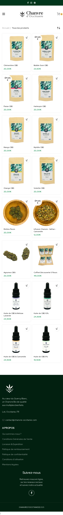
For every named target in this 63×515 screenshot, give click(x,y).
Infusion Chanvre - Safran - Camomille (45, 230)
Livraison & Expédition (12, 444)
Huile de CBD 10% (41, 313)
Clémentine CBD (11, 65)
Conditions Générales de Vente (17, 439)
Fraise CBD (8, 106)
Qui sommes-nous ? (11, 434)
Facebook (28, 3)
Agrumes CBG (10, 272)
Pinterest (34, 3)
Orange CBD (9, 188)
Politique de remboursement (15, 449)
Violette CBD (39, 188)
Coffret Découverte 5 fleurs (45, 272)
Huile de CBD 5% (41, 357)
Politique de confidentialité (15, 454)
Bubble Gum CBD (41, 65)
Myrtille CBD (39, 147)
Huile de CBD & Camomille (15, 357)
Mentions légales (10, 464)
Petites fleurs (9, 229)
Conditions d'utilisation (12, 459)
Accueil (5, 28)
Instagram (31, 3)
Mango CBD (8, 147)
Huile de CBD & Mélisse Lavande (13, 314)
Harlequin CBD (40, 106)
